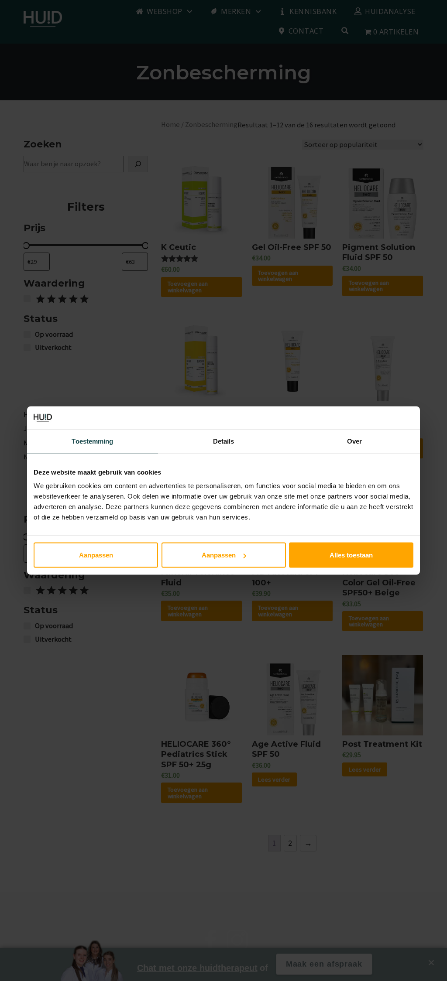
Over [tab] (354, 440)
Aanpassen (96, 555)
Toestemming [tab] (92, 440)
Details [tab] (223, 440)
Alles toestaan (351, 555)
